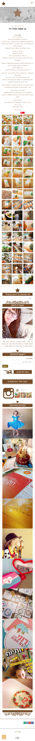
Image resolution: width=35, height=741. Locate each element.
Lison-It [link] (16, 731)
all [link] (19, 738)
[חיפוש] (3, 298)
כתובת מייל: (29, 358)
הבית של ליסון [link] (15, 26)
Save (21, 112)
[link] (3, 3)
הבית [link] (22, 26)
